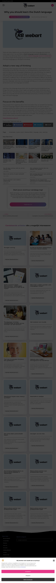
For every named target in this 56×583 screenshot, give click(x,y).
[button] (54, 560)
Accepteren (28, 571)
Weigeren (28, 575)
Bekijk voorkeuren (28, 579)
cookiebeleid (22, 567)
